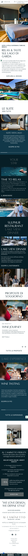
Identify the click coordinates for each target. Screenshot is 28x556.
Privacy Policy (14, 538)
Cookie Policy (14, 540)
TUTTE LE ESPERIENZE (14, 415)
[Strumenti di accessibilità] (1, 60)
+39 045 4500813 (14, 528)
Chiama (18, 554)
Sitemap (14, 541)
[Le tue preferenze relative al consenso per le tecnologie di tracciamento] (26, 417)
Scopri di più (14, 147)
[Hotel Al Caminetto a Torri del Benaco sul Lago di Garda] (14, 89)
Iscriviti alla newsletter (14, 510)
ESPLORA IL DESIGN (14, 76)
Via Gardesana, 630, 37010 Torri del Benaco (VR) (14, 526)
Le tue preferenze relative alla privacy (10, 553)
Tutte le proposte (14, 351)
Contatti (25, 554)
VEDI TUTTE (6, 111)
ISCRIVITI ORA (14, 494)
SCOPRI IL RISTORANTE (10, 266)
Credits (14, 545)
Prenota (11, 554)
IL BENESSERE (6, 195)
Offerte (4, 554)
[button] (3, 152)
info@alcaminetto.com (14, 530)
